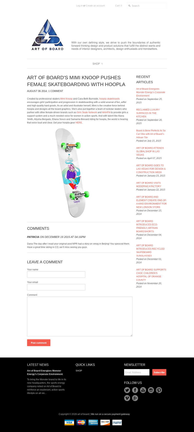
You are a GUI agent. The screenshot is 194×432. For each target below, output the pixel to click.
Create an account (95, 5)
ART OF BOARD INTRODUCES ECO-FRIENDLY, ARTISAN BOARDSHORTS (147, 226)
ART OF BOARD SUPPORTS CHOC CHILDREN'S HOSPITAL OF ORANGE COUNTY (151, 274)
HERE (79, 122)
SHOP (79, 370)
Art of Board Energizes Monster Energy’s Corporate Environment (150, 92)
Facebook (135, 390)
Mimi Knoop (66, 98)
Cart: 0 (118, 5)
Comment (32, 295)
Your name (32, 269)
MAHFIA (106, 112)
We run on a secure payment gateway (110, 414)
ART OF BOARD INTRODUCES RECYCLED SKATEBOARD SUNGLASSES (150, 250)
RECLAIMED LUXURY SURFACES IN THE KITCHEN (148, 113)
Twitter (127, 390)
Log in (79, 5)
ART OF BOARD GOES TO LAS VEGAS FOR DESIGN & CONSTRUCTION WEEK (151, 169)
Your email (32, 282)
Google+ (135, 398)
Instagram (151, 390)
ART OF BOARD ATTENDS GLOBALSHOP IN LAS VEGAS (150, 151)
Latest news (38, 364)
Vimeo (127, 398)
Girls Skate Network (87, 112)
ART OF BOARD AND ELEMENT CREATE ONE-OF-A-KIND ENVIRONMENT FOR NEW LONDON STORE (151, 202)
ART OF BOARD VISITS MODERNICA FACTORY (148, 185)
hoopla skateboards (109, 98)
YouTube (143, 390)
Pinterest (159, 390)
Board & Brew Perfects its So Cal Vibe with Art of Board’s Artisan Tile (151, 134)
